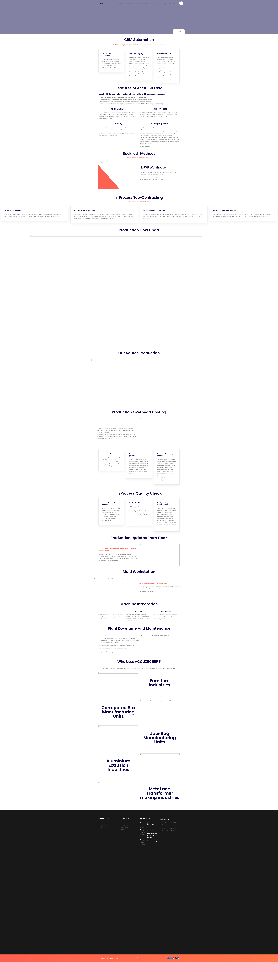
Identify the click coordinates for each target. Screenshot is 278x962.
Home (177, 31)
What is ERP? (150, 825)
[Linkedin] (178, 958)
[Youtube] (173, 958)
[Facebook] (168, 958)
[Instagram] (176, 958)
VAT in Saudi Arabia (152, 842)
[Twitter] (171, 958)
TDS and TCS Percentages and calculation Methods (152, 834)
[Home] (101, 4)
